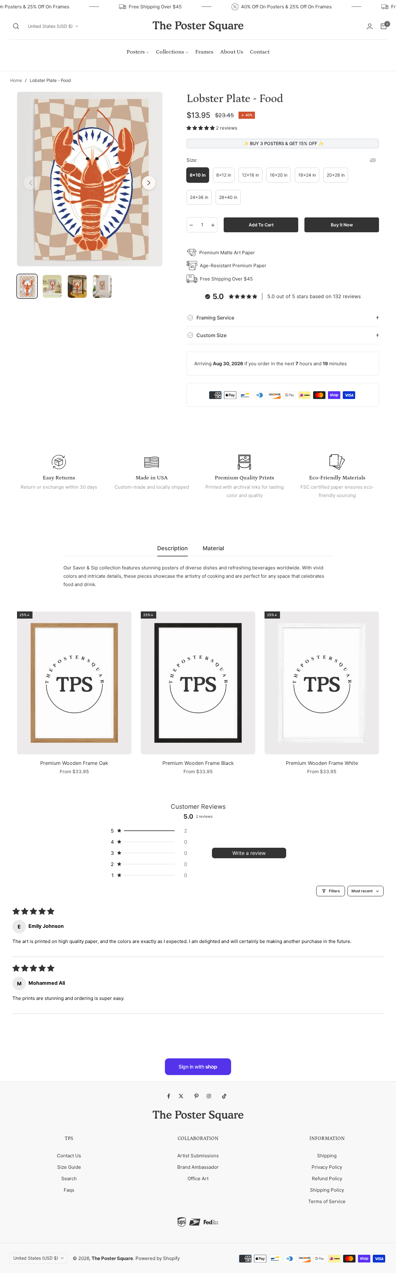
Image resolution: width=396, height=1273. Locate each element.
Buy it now (342, 224)
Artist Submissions (198, 1156)
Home (16, 80)
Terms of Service (327, 1201)
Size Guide (69, 1167)
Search (69, 1178)
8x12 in (223, 175)
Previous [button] (30, 183)
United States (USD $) (50, 26)
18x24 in (307, 175)
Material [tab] (213, 548)
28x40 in (228, 197)
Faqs (69, 1190)
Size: (192, 160)
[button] (16, 26)
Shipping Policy (327, 1190)
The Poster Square (112, 1258)
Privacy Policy (327, 1167)
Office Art (198, 1178)
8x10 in (198, 175)
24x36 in (199, 197)
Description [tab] (172, 548)
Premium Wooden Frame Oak (74, 763)
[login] (370, 26)
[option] (89, 179)
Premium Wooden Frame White (322, 763)
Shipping (327, 1156)
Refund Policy (327, 1178)
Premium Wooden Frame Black (198, 763)
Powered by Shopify (158, 1258)
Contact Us (69, 1156)
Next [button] (149, 183)
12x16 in (250, 175)
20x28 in (336, 175)
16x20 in (278, 175)
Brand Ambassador (198, 1167)
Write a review (249, 853)
